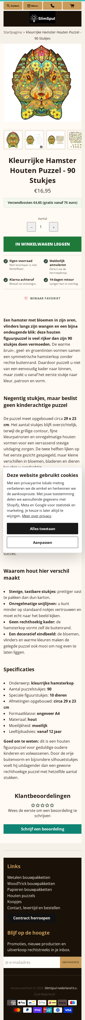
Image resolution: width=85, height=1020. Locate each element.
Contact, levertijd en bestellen (33, 907)
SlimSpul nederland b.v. (61, 988)
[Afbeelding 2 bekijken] (34, 139)
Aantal (42, 218)
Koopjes (14, 901)
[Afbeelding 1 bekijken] (13, 139)
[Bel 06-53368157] (52, 6)
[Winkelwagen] (72, 6)
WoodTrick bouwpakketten (31, 883)
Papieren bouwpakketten (29, 889)
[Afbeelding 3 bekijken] (55, 139)
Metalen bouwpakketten (28, 877)
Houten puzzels (21, 895)
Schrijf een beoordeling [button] (42, 829)
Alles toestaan (42, 528)
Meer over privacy (36, 515)
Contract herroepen (31, 918)
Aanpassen (42, 542)
